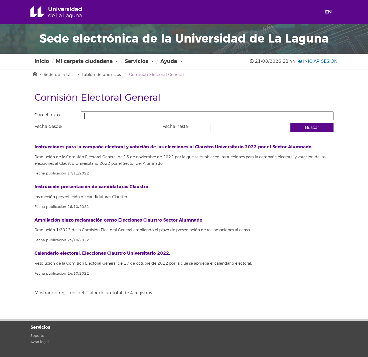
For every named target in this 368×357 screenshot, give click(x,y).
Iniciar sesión (320, 61)
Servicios (136, 61)
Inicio (41, 61)
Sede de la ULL (59, 74)
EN (328, 12)
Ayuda (168, 61)
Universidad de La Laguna (63, 12)
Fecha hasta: (175, 126)
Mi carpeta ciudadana (84, 61)
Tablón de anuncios (101, 74)
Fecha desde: (48, 126)
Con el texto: (47, 115)
